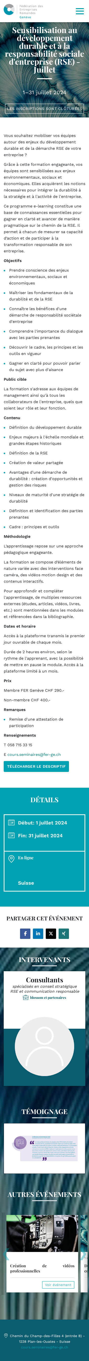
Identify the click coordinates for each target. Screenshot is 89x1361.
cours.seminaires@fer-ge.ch (44, 1347)
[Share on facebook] (25, 934)
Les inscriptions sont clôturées (44, 108)
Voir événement (58, 1285)
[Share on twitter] (51, 934)
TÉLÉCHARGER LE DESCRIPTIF (36, 766)
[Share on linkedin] (38, 934)
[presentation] (6, 1255)
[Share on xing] (64, 934)
